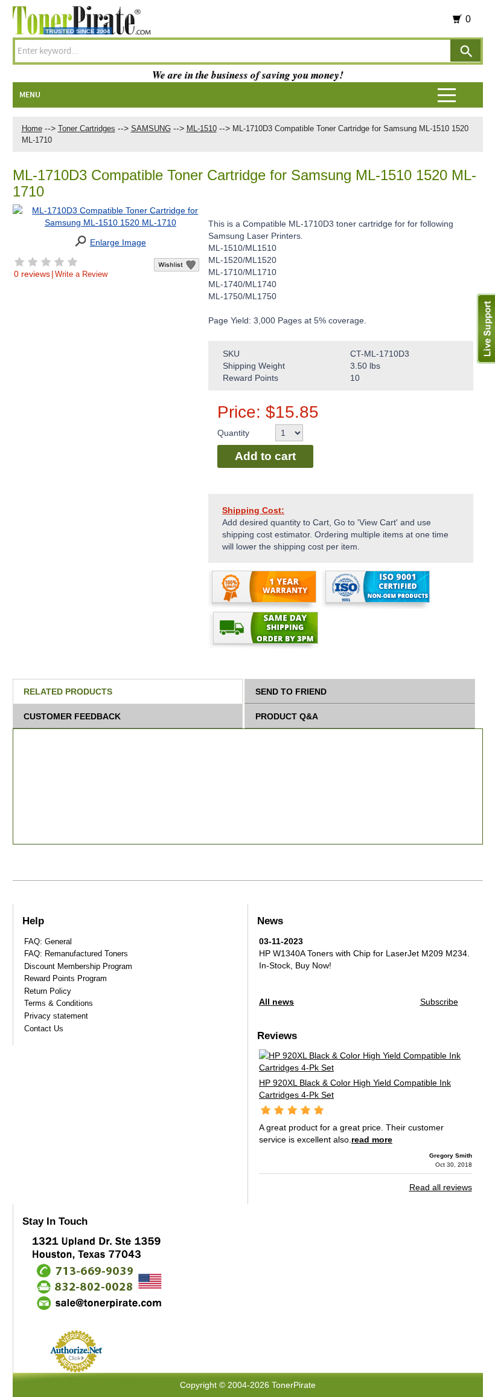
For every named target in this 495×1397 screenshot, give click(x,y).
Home (32, 128)
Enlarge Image (118, 242)
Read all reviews (440, 1187)
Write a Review (81, 274)
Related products (68, 691)
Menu (29, 94)
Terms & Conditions (58, 1003)
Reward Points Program (65, 978)
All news (276, 1001)
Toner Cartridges (86, 128)
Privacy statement (56, 1015)
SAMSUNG (151, 128)
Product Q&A (286, 716)
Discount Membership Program (78, 966)
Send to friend (291, 691)
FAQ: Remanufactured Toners (76, 953)
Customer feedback (72, 716)
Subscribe (439, 1001)
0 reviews (32, 274)
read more (371, 1139)
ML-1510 (202, 128)
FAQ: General (48, 941)
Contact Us (43, 1028)
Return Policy (47, 991)
